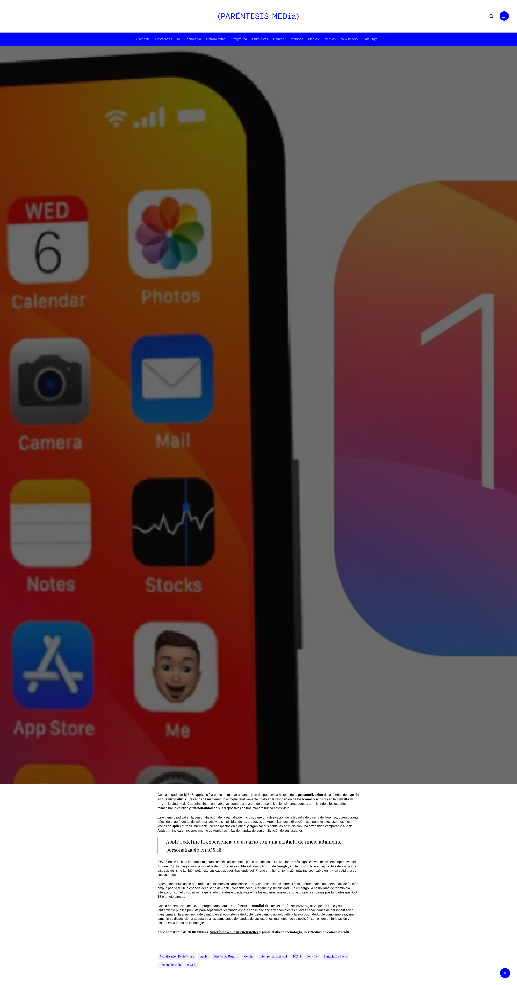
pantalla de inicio (335, 956)
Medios (313, 39)
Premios (330, 39)
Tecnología (193, 39)
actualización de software (177, 956)
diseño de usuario (226, 956)
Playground (238, 39)
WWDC (191, 965)
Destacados (163, 39)
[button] (504, 16)
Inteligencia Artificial (273, 956)
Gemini (248, 956)
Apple (204, 956)
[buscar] (491, 16)
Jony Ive (312, 956)
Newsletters (349, 39)
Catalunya (370, 39)
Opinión (278, 39)
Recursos (296, 39)
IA (178, 39)
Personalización (170, 965)
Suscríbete (142, 39)
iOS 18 (297, 956)
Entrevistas (260, 39)
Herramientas (215, 39)
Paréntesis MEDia (245, 493)
